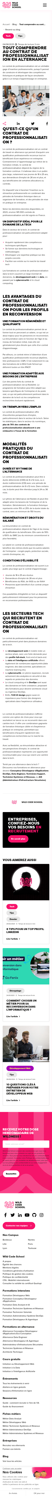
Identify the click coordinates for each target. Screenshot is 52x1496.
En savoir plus (18, 839)
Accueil (6, 24)
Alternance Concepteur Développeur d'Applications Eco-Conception (20, 1332)
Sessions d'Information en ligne (17, 1391)
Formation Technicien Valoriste (17, 1312)
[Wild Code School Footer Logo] (15, 1205)
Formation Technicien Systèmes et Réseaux (23, 1308)
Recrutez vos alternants (14, 1445)
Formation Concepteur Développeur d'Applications (20, 1300)
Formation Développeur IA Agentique (20, 1319)
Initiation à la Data (11, 1368)
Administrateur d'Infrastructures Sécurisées (23, 1344)
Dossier (13, 919)
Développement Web (20, 1068)
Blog (14, 24)
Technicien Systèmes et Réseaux (18, 1348)
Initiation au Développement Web (18, 1364)
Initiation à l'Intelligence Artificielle (19, 1371)
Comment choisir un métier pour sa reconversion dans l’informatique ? (25, 951)
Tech (8, 36)
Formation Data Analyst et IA (16, 1305)
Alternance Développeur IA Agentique (21, 1341)
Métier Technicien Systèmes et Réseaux (21, 1426)
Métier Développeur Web (14, 1422)
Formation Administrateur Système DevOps (23, 1316)
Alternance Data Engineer (15, 1337)
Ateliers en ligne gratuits (14, 1387)
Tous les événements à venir (16, 1383)
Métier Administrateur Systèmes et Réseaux (23, 1433)
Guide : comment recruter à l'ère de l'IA (21, 1403)
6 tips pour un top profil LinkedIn (18, 865)
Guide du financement (13, 1406)
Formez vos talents (11, 1449)
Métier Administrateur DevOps (17, 1430)
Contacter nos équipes (17, 1225)
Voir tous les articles (12, 1461)
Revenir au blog (12, 29)
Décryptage (15, 990)
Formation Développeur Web (16, 1295)
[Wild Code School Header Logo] (12, 5)
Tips (20, 36)
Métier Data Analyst (12, 1418)
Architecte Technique (13, 1352)
